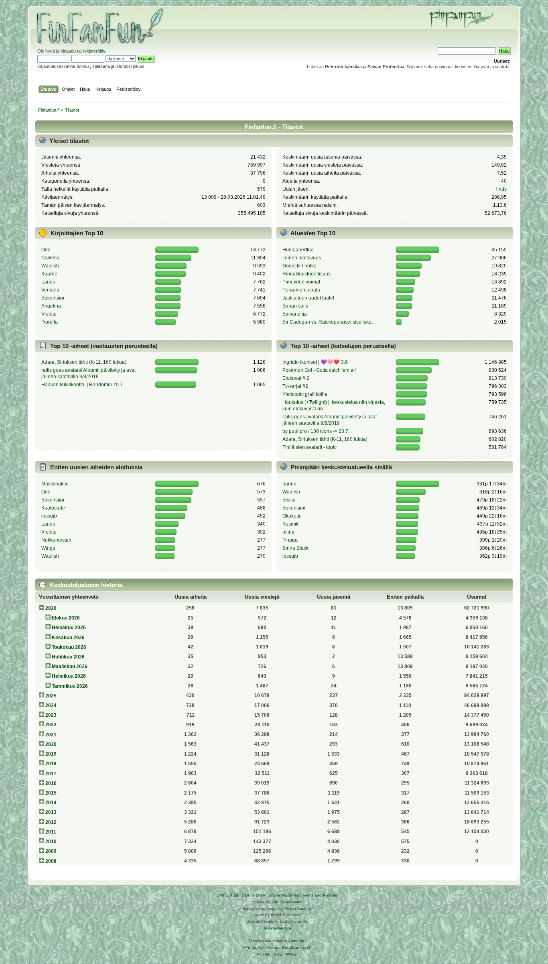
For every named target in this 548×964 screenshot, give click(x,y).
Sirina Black (295, 548)
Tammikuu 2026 (70, 686)
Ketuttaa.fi (291, 947)
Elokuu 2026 (66, 618)
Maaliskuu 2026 (69, 666)
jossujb (49, 516)
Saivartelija (294, 314)
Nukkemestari (56, 540)
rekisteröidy (94, 51)
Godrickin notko (299, 266)
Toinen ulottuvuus (301, 258)
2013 (51, 812)
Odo (46, 250)
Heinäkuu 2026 (69, 627)
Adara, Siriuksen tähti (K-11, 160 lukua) (83, 362)
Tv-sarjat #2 (295, 386)
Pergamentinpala (301, 290)
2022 (51, 725)
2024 (51, 705)
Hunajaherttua (298, 250)
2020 (51, 744)
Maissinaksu (55, 484)
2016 (51, 783)
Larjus (48, 282)
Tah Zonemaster (287, 902)
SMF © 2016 (253, 895)
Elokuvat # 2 (295, 378)
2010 (51, 841)
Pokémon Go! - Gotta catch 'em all (319, 370)
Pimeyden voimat (301, 282)
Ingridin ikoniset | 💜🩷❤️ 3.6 (315, 362)
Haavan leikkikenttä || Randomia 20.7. (82, 384)
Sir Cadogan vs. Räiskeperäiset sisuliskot (327, 322)
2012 (51, 822)
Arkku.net (297, 941)
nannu (289, 484)
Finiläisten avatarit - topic (309, 447)
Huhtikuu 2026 (68, 657)
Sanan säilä (295, 306)
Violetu (49, 314)
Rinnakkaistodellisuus (306, 274)
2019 (51, 754)
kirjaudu (68, 51)
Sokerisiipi (52, 298)
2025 (51, 696)
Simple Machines (283, 895)
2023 (51, 715)
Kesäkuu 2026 (68, 637)
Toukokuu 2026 (69, 647)
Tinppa (290, 540)
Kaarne (49, 274)
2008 (51, 861)
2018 (51, 763)
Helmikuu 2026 (69, 676)
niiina (288, 532)
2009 (51, 851)
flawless (50, 258)
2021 (51, 735)
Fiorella (49, 322)
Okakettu (292, 516)
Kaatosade (53, 508)
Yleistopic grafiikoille (304, 394)
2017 (51, 773)
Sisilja (289, 500)
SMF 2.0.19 (227, 895)
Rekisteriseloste (276, 928)
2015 (51, 793)
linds (501, 189)
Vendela (50, 290)
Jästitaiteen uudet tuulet (308, 298)
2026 (51, 608)
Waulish (50, 266)
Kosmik (290, 524)
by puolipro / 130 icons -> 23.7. (315, 431)
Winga (48, 548)
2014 (51, 802)
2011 (50, 832)
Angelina (51, 306)
